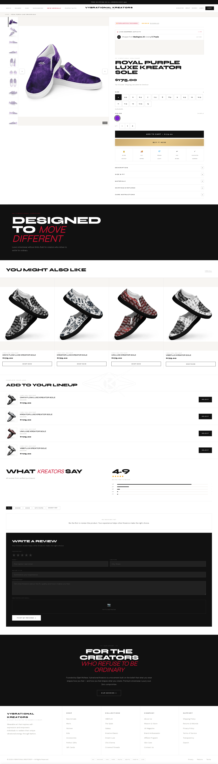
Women (18, 8)
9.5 (184, 97)
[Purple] (117, 118)
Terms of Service (190, 733)
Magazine (180, 8)
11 (118, 104)
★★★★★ (150, 23)
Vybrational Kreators (109, 8)
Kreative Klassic (111, 733)
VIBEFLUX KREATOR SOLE (33, 448)
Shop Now (27, 364)
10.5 (199, 97)
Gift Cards (70, 747)
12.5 (140, 104)
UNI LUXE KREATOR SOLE (33, 431)
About (187, 8)
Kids (27, 8)
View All (208, 271)
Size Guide (119, 108)
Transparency (188, 738)
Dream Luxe (110, 738)
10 (192, 97)
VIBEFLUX (109, 719)
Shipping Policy (189, 719)
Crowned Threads (112, 747)
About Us (148, 719)
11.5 (125, 104)
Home (7, 14)
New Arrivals (54, 8)
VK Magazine (149, 728)
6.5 (140, 97)
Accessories (38, 8)
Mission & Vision (150, 724)
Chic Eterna (110, 743)
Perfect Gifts (70, 8)
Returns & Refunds (190, 724)
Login (201, 8)
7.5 (155, 97)
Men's (8, 8)
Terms (208, 759)
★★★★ (27, 508)
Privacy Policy (188, 728)
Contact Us (149, 747)
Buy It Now (159, 142)
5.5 (125, 97)
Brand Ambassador (152, 733)
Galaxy (108, 728)
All (9, 508)
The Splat (109, 724)
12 (133, 104)
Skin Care (148, 743)
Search (194, 8)
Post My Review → (26, 618)
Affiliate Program (151, 738)
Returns (200, 759)
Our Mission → (109, 693)
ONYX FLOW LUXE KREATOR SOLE (37, 398)
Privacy (190, 759)
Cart (209, 8)
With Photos (39, 508)
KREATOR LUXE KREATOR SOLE (36, 414)
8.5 (170, 97)
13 (148, 104)
